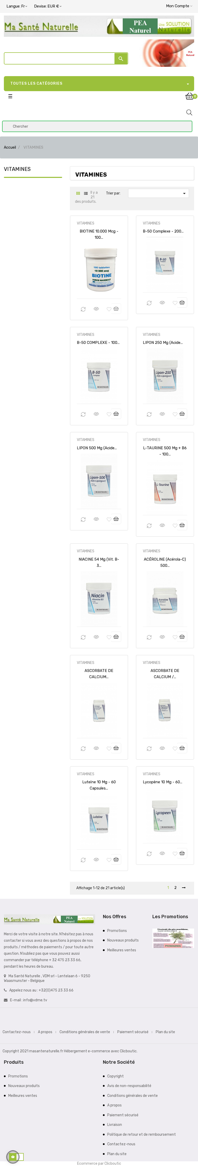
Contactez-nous (17, 1032)
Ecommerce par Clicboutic (99, 1163)
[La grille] (78, 193)
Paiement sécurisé (132, 1032)
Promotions (117, 931)
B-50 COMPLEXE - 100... (98, 342)
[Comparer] (83, 309)
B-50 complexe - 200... (163, 231)
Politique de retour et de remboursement (141, 1134)
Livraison (114, 1124)
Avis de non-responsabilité (129, 1086)
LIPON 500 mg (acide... (97, 448)
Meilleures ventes (121, 950)
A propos (45, 1032)
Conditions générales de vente (85, 1032)
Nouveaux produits (123, 940)
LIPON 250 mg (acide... (163, 342)
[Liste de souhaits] (109, 309)
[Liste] (86, 193)
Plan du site (165, 1032)
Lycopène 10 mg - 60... (162, 782)
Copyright (115, 1076)
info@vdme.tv (35, 1000)
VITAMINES (17, 169)
